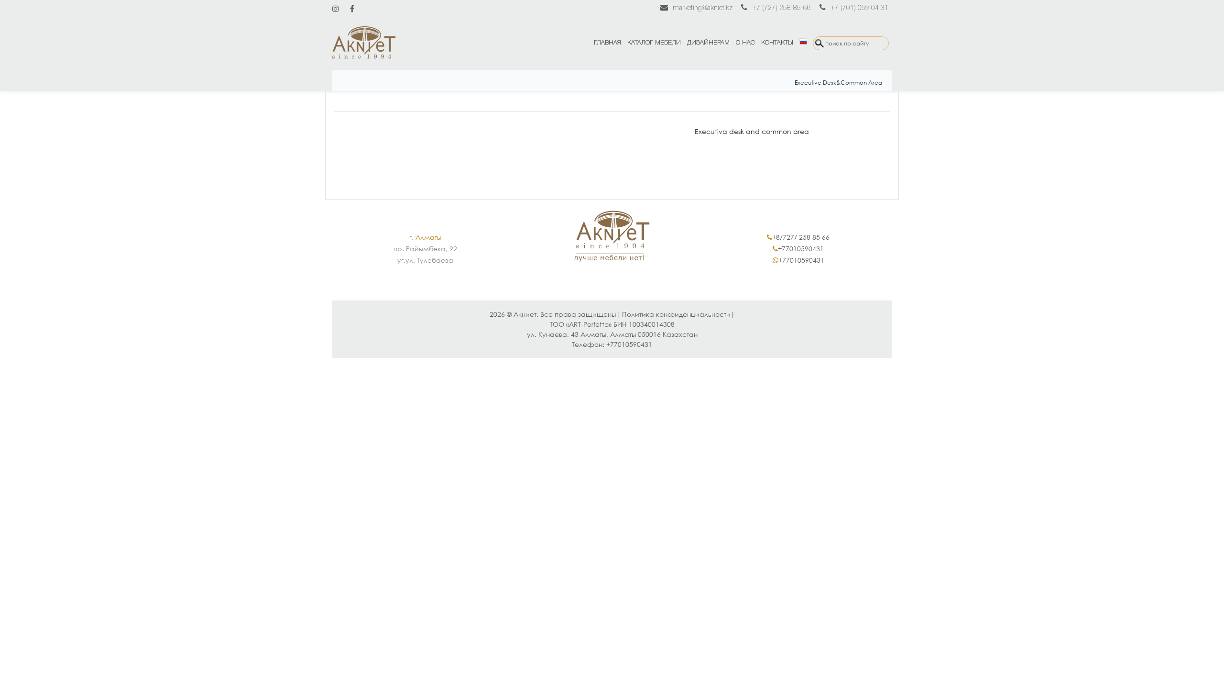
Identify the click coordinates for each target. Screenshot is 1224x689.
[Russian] (803, 43)
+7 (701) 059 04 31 (859, 8)
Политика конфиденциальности (676, 314)
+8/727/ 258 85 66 (801, 237)
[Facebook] (352, 8)
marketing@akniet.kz (702, 8)
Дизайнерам (708, 42)
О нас (745, 42)
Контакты (777, 42)
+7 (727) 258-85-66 (781, 8)
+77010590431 (801, 248)
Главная (607, 42)
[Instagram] (335, 8)
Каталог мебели (654, 42)
